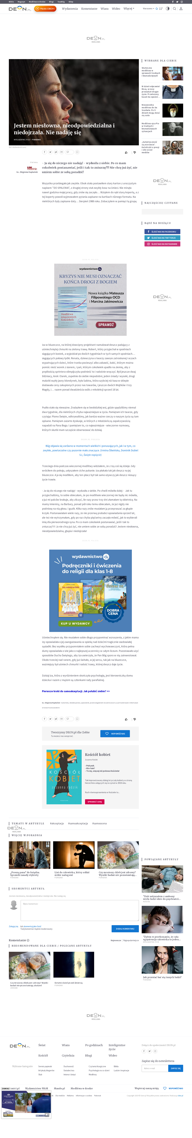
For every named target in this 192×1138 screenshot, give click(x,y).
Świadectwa (69, 1070)
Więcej (128, 8)
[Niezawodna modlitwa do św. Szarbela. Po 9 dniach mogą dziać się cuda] (172, 110)
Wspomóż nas (118, 733)
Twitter (177, 1)
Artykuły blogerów (46, 1070)
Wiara (104, 8)
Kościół (146, 901)
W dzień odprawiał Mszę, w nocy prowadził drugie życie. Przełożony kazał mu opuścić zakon (151, 93)
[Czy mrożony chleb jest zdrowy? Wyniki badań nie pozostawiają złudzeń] (118, 855)
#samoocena (99, 823)
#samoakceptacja (78, 823)
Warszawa (147, 9)
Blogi (51, 2)
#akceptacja (57, 823)
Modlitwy (93, 1074)
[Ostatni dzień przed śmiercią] (74, 965)
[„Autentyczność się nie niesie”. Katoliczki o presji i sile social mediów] (172, 147)
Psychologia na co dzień (99, 1070)
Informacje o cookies (84, 1095)
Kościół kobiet (97, 755)
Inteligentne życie (117, 1047)
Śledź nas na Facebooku (164, 231)
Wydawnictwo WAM (36, 1088)
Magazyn (21, 2)
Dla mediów (60, 1095)
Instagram (181, 1)
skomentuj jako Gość (32, 926)
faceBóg (61, 2)
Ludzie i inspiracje (121, 1070)
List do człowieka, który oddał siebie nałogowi (72, 873)
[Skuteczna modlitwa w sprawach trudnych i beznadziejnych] (172, 73)
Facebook (172, 1)
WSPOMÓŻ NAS (176, 1088)
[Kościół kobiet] (64, 777)
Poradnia (36, 139)
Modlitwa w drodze (37, 2)
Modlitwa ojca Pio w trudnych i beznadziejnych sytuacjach (150, 127)
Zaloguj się (13, 926)
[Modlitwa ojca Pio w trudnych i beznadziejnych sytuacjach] (172, 129)
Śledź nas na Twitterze (164, 238)
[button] (168, 8)
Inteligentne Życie (22, 139)
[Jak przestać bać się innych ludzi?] (162, 960)
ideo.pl (180, 1095)
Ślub (40, 1074)
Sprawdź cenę (95, 801)
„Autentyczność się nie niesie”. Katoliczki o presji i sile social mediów (150, 147)
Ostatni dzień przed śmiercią (69, 982)
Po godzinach (94, 1045)
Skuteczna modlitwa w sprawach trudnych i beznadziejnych (151, 72)
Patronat (97, 1095)
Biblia (11, 2)
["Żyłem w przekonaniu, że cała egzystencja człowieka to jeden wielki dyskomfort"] (162, 919)
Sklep (71, 2)
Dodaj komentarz (125, 928)
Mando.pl (59, 1088)
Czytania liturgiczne (97, 1066)
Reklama (70, 1095)
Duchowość (69, 1066)
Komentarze (89, 8)
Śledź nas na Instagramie (164, 244)
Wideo (116, 8)
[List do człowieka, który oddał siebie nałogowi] (74, 855)
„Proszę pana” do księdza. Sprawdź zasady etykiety (25, 873)
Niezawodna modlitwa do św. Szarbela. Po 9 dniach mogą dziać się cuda (151, 110)
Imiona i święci (70, 1074)
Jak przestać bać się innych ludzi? (162, 977)
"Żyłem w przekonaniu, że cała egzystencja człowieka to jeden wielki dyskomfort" (161, 940)
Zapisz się (176, 1068)
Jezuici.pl (14, 1088)
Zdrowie (14, 988)
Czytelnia (68, 1055)
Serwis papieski (45, 1066)
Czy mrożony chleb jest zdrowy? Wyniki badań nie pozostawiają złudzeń (117, 875)
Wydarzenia (70, 8)
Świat (41, 1045)
